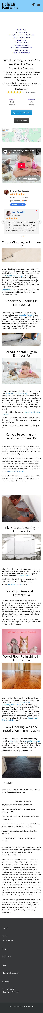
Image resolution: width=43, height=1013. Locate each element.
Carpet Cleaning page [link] (14, 275)
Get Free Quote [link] (21, 121)
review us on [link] (17, 204)
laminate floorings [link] (32, 741)
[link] (10, 6)
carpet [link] (12, 741)
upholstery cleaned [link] (27, 315)
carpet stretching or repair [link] (15, 471)
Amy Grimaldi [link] (18, 212)
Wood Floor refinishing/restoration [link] (16, 703)
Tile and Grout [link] (24, 575)
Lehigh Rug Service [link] (19, 191)
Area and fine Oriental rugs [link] (17, 393)
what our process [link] (15, 584)
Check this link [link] (7, 290)
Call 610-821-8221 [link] (23, 113)
